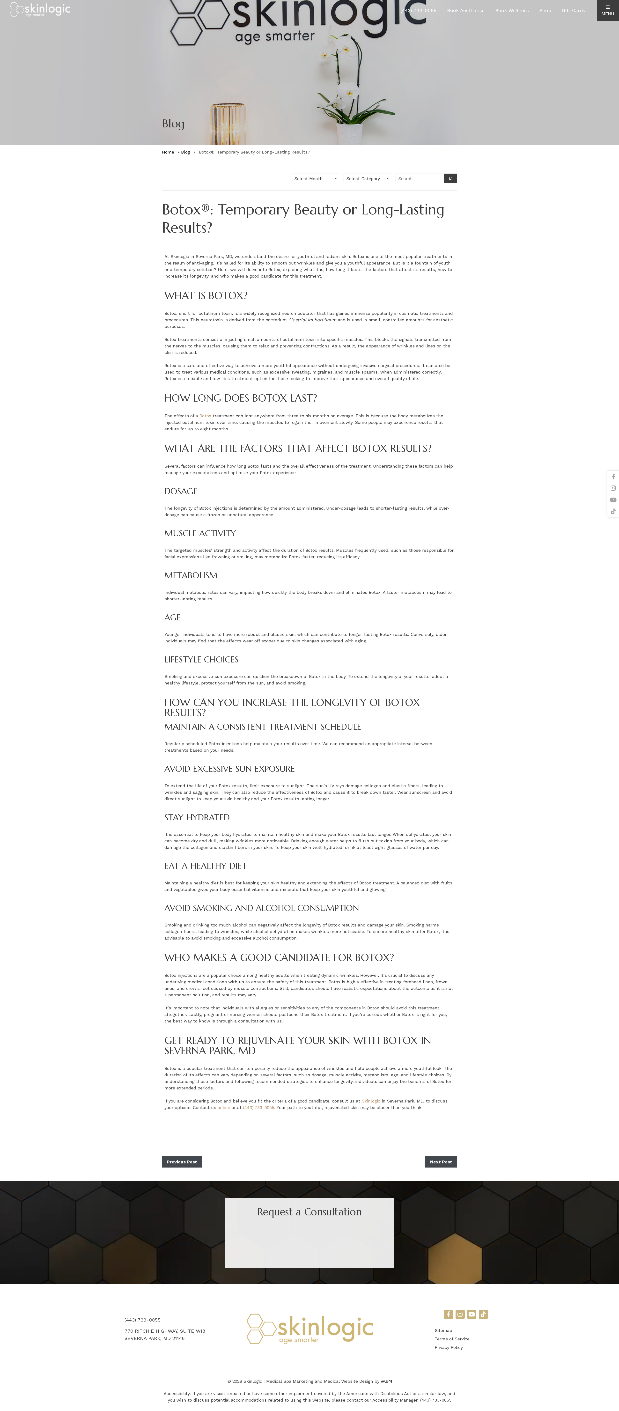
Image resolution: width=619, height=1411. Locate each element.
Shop (545, 10)
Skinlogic (371, 1100)
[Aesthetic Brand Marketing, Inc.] (386, 1381)
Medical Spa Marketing (289, 1381)
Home (168, 151)
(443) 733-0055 (418, 10)
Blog (185, 151)
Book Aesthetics (466, 10)
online (224, 1107)
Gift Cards (573, 10)
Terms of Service (452, 1338)
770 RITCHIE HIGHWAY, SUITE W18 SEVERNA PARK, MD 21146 (165, 1334)
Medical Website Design (348, 1381)
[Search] (450, 178)
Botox (205, 415)
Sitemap (443, 1330)
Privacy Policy (449, 1347)
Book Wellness (512, 10)
